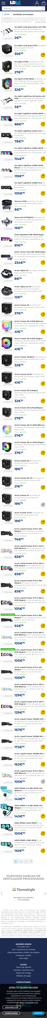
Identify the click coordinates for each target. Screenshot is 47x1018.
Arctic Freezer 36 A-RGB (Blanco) (28, 321)
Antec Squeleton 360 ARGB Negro (29, 235)
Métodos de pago (23, 976)
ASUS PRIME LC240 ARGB (25, 823)
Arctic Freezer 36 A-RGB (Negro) (28, 338)
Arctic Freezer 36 (21, 305)
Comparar (8, 38)
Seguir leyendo (40, 22)
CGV (13, 950)
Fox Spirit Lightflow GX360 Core (28, 183)
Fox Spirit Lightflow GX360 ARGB (28, 148)
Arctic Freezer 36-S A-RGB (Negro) (29, 442)
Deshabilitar (11, 1007)
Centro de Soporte (23, 967)
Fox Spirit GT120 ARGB (24, 79)
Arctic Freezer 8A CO (23, 478)
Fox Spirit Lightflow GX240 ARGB (28, 113)
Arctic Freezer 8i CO (23, 513)
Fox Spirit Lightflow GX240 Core (28, 131)
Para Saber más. (31, 1002)
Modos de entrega (23, 973)
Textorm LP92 (20, 201)
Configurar (11, 1013)
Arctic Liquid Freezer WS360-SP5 (28, 736)
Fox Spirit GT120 (21, 62)
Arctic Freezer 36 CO (23, 374)
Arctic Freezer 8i (21, 495)
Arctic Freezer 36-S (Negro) (26, 390)
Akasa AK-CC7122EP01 (23, 217)
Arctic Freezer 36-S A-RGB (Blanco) (29, 425)
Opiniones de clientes (26, 950)
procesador (7, 18)
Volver (7, 14)
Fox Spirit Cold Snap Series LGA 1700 (30, 27)
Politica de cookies (32, 952)
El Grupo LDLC (23, 947)
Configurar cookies (23, 955)
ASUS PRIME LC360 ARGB (25, 840)
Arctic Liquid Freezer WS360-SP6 (28, 754)
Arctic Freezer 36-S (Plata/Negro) (28, 408)
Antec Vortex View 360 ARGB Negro (30, 252)
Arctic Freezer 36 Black (24, 357)
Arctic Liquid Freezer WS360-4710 (28, 719)
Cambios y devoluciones (23, 970)
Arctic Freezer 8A (21, 461)
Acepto (38, 1013)
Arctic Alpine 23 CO (22, 287)
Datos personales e (16, 952)
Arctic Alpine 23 (21, 270)
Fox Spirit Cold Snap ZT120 (25, 46)
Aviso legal (23, 958)
